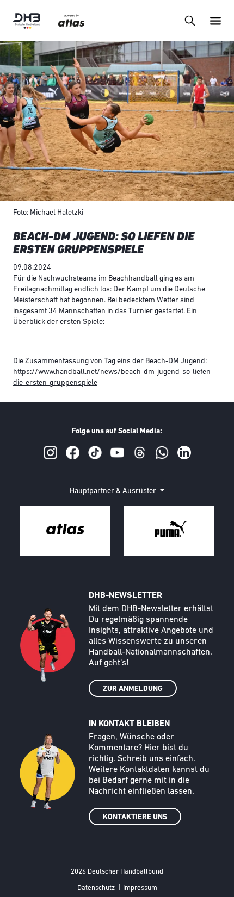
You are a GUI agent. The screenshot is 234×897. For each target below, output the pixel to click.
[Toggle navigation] (189, 20)
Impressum (140, 888)
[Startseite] (26, 21)
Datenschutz (96, 888)
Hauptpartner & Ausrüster (114, 491)
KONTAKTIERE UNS (135, 817)
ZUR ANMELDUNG (133, 689)
